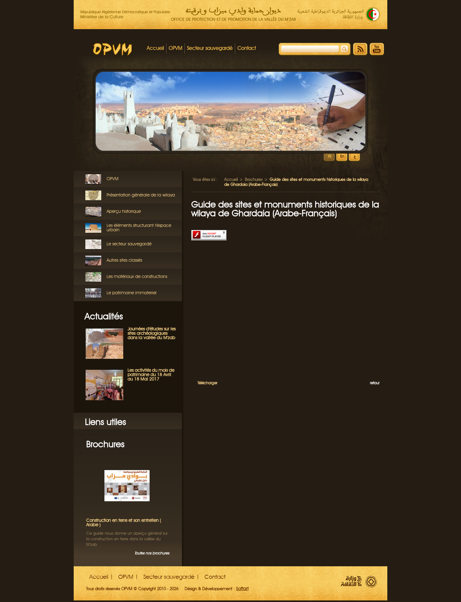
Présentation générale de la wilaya (141, 195)
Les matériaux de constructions (137, 276)
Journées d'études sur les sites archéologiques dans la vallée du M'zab (152, 333)
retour (374, 382)
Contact (246, 48)
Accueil (155, 48)
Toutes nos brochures (152, 553)
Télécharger (207, 382)
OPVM (175, 48)
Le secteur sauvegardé (129, 244)
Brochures (105, 444)
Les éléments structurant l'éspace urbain (139, 228)
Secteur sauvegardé (210, 48)
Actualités (104, 316)
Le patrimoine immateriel (131, 293)
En (342, 156)
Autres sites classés (124, 260)
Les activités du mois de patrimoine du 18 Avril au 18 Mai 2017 (151, 375)
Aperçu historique (124, 211)
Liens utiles (105, 421)
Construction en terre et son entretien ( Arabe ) (123, 522)
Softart (242, 588)
